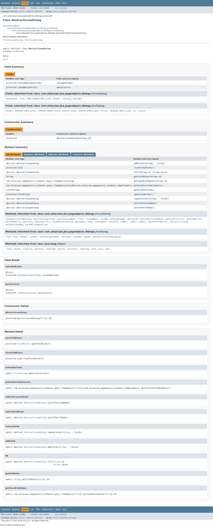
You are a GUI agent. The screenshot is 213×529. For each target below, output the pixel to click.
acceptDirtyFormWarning (18, 219)
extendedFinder (65, 83)
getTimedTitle (13, 222)
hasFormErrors (42, 222)
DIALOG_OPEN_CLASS (88, 111)
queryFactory (64, 87)
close (80, 219)
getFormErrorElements (151, 219)
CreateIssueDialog (13, 40)
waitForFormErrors (158, 222)
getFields (132, 219)
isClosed (66, 237)
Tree (38, 3)
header (56, 98)
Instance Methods (34, 154)
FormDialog (18, 51)
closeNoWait (92, 219)
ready (90, 222)
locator (142, 111)
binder (9, 111)
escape (104, 219)
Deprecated (47, 3)
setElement (100, 222)
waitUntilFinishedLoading (106, 237)
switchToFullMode (143, 208)
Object (61, 243)
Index (58, 3)
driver (104, 111)
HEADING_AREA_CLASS (120, 111)
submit (123, 222)
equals (17, 249)
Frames (34, 8)
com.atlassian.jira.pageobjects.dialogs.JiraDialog (32, 28)
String (83, 138)
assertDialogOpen (66, 219)
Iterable (71, 185)
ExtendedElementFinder (30, 83)
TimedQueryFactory (27, 87)
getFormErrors (194, 219)
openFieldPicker (142, 194)
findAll (24, 237)
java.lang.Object (11, 25)
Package (16, 3)
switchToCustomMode (144, 203)
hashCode (50, 249)
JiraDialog (98, 105)
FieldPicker (24, 194)
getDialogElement (49, 237)
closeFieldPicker (143, 168)
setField (113, 222)
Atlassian (27, 521)
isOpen (86, 237)
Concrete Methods (83, 154)
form (22, 98)
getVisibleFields (143, 190)
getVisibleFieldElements (147, 185)
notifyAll (72, 249)
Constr (29, 12)
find (8, 237)
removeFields (141, 199)
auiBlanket (11, 98)
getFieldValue (141, 176)
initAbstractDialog (62, 222)
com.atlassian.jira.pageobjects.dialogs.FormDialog (37, 30)
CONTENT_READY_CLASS (49, 111)
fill (136, 172)
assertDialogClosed (43, 219)
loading (66, 98)
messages (77, 98)
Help (64, 3)
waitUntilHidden (14, 224)
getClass (39, 249)
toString (84, 249)
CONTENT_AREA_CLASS (25, 111)
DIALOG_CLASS (69, 111)
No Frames (44, 8)
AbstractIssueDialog (68, 138)
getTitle (27, 222)
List (8, 190)
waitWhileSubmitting (36, 224)
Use (32, 3)
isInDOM (77, 237)
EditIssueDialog (33, 40)
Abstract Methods (58, 154)
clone (8, 249)
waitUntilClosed (179, 222)
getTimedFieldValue (144, 181)
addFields (139, 163)
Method (38, 12)
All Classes (61, 8)
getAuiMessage (117, 219)
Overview (5, 3)
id (134, 111)
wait (93, 249)
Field (21, 12)
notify (61, 249)
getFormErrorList (175, 219)
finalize (27, 249)
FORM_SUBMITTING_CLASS (39, 98)
